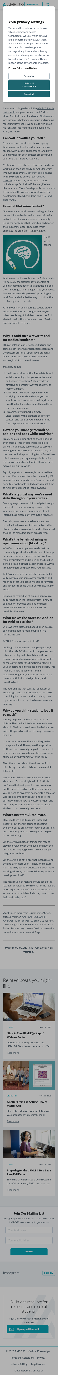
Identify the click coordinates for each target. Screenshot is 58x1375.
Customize (29, 76)
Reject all (29, 85)
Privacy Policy (15, 68)
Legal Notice (31, 68)
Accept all (29, 94)
